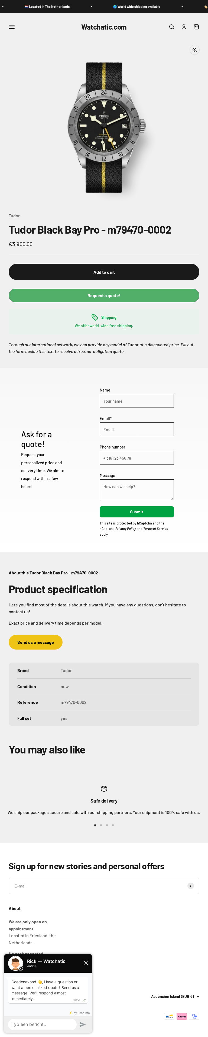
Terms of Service (155, 528)
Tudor (14, 215)
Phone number (112, 446)
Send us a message (35, 642)
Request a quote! (104, 295)
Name (105, 389)
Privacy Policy (125, 528)
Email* (106, 418)
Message (107, 475)
